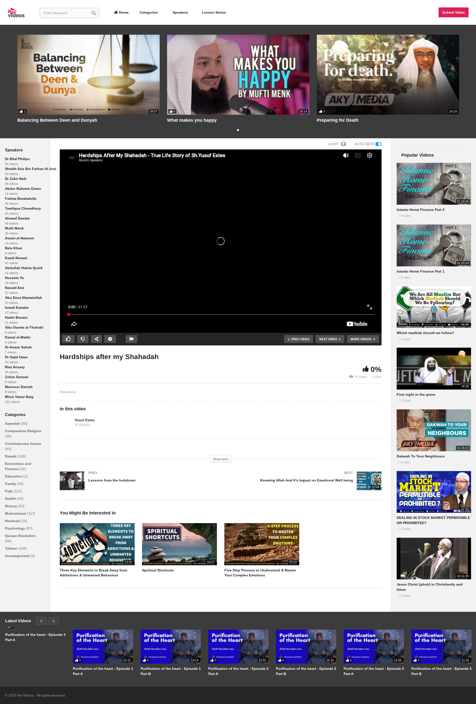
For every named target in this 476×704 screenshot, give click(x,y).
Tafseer (11, 548)
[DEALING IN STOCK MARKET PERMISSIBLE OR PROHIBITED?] (434, 492)
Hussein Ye (14, 278)
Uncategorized (17, 556)
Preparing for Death (337, 120)
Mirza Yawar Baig (19, 397)
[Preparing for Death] (388, 75)
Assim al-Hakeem (19, 238)
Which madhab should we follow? (425, 333)
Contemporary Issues (23, 444)
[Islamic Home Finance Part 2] (434, 184)
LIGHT (333, 144)
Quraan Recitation (20, 536)
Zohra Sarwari (16, 377)
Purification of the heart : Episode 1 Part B (171, 671)
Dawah (11, 456)
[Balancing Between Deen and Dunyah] (88, 75)
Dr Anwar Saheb (18, 347)
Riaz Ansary (15, 367)
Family (11, 484)
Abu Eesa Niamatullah (23, 298)
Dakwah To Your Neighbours (421, 456)
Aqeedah (13, 423)
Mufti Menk (14, 228)
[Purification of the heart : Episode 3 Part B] (441, 647)
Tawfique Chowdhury (23, 208)
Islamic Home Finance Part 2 (421, 210)
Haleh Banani (16, 317)
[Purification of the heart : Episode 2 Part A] (238, 647)
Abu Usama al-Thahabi (24, 327)
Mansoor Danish (19, 387)
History (11, 506)
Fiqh (9, 491)
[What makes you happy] (238, 75)
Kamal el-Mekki (17, 337)
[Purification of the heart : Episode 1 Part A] (103, 647)
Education (14, 476)
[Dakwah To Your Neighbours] (434, 430)
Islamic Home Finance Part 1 (421, 271)
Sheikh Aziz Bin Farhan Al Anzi (30, 169)
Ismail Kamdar (17, 308)
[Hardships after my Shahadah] (97, 544)
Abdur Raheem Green (23, 189)
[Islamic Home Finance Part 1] (434, 245)
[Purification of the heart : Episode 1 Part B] (171, 647)
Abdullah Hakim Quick (24, 268)
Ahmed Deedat (17, 218)
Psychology (15, 528)
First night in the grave (416, 394)
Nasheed (13, 521)
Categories (148, 12)
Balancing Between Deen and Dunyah (57, 120)
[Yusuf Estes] (66, 423)
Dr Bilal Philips (17, 159)
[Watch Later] (110, 339)
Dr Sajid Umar (16, 357)
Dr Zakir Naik (16, 179)
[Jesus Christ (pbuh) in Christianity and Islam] (434, 559)
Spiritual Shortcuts (158, 570)
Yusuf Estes (85, 420)
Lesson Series (214, 12)
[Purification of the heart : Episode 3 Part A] (374, 647)
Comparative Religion (23, 431)
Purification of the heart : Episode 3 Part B (441, 671)
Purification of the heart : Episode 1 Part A (103, 671)
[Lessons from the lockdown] (138, 486)
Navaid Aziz (14, 288)
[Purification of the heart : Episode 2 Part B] (306, 647)
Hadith (11, 499)
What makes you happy (192, 120)
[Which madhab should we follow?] (434, 307)
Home (123, 12)
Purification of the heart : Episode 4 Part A (35, 637)
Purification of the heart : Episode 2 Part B (306, 671)
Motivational (16, 513)
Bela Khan (13, 248)
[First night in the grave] (434, 369)
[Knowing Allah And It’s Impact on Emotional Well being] (304, 486)
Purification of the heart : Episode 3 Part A (374, 671)
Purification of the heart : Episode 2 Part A (238, 671)
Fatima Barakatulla (20, 198)
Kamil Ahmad (16, 258)
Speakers (180, 12)
